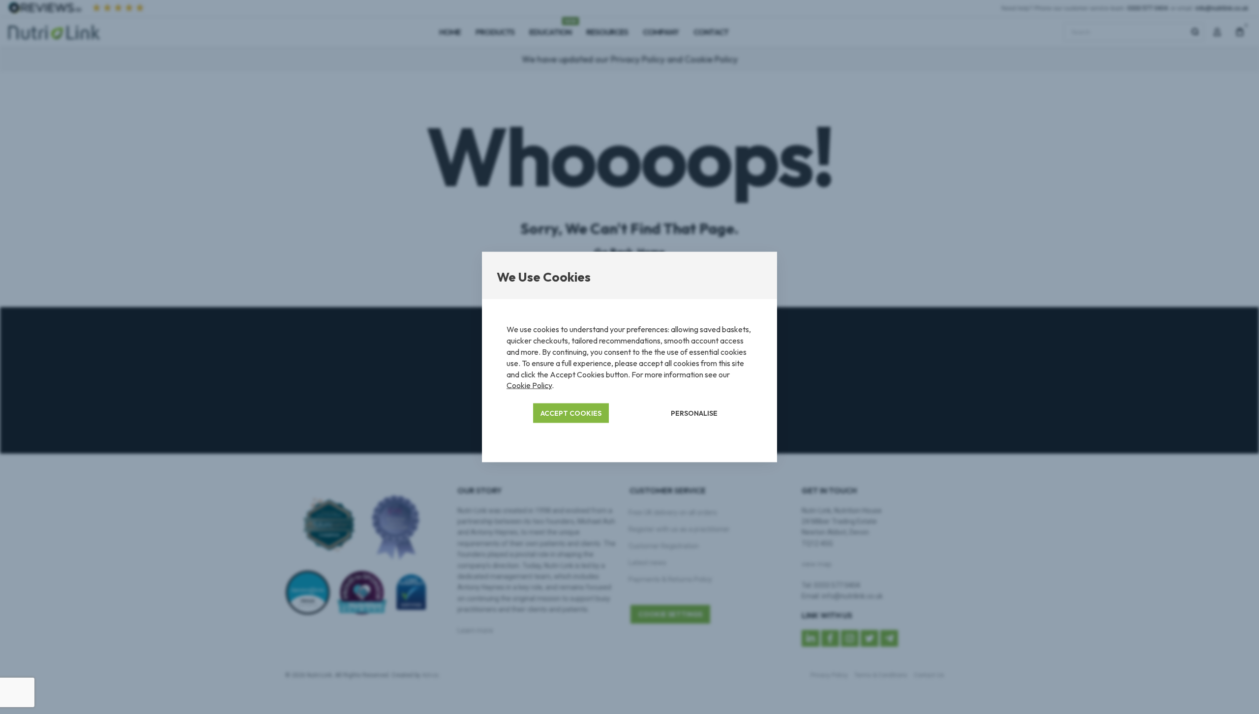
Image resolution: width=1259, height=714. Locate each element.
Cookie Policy (529, 385)
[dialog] (629, 357)
